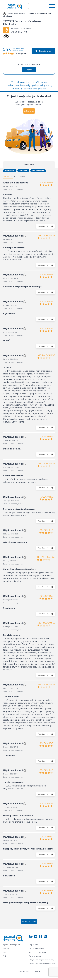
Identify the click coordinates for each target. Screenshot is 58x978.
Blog (4, 952)
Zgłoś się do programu (11, 945)
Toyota (29, 69)
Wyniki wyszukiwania (16, 13)
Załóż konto (29, 111)
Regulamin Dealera (36, 948)
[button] (52, 6)
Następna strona (29, 921)
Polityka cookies (35, 956)
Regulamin (33, 945)
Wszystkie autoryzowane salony (41, 960)
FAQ (4, 956)
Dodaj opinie (45, 51)
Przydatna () (44, 226)
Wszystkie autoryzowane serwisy (42, 964)
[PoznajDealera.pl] (14, 6)
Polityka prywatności (37, 952)
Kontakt (6, 948)
